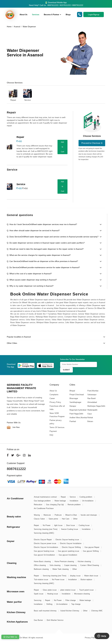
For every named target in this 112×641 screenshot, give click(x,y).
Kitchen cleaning (84, 561)
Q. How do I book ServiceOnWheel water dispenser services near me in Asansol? (42, 224)
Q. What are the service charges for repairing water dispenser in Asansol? (39, 255)
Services (35, 15)
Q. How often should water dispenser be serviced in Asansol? (33, 230)
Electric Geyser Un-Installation (46, 547)
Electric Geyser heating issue (67, 540)
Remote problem (74, 505)
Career (52, 398)
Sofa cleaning (55, 565)
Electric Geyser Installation (71, 543)
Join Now (16, 427)
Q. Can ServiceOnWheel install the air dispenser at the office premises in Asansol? (42, 261)
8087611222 (16, 469)
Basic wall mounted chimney (45, 611)
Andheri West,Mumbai (78, 418)
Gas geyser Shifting (91, 551)
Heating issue (52, 594)
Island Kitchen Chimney (70, 611)
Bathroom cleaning (41, 569)
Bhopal (72, 391)
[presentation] (5, 93)
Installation (74, 501)
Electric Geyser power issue (45, 543)
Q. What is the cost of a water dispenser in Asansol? (29, 273)
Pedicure (58, 515)
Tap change (75, 604)
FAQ (51, 435)
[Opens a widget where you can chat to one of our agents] (101, 636)
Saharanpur (91, 395)
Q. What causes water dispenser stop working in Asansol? (32, 280)
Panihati (72, 421)
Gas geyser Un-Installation (44, 555)
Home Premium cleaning (64, 561)
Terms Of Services (57, 427)
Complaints (54, 395)
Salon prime (54, 519)
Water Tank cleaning (60, 569)
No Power (47, 525)
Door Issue (70, 525)
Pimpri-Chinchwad (76, 395)
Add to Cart (62, 147)
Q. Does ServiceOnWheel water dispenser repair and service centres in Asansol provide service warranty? (52, 237)
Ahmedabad (92, 402)
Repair (13, 100)
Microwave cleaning (82, 594)
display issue (75, 576)
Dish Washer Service (55, 620)
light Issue (58, 525)
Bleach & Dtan (71, 515)
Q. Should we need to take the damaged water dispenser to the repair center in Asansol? (45, 249)
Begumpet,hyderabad (77, 410)
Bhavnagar (73, 398)
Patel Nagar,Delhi (76, 414)
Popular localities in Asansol (19, 337)
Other (75, 519)
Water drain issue (91, 576)
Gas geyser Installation (68, 555)
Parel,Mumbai (92, 391)
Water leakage (60, 501)
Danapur (72, 406)
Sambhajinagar (75, 402)
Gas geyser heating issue (44, 551)
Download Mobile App (57, 2)
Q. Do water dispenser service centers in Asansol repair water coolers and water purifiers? (46, 243)
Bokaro (90, 421)
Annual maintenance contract (46, 497)
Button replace (87, 579)
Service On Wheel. (20, 638)
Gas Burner (38, 620)
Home (9, 27)
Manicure (47, 515)
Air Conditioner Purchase (44, 508)
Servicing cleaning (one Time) (46, 529)
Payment (53, 431)
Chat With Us (11, 637)
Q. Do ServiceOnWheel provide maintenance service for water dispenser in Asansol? (43, 267)
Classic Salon (39, 519)
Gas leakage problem (42, 501)
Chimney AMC (97, 611)
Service (27, 100)
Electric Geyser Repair (43, 540)
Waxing (37, 515)
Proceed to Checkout (91, 143)
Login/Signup (93, 14)
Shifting (49, 604)
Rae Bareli (91, 398)
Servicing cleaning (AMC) (44, 533)
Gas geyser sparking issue (69, 551)
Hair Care (66, 519)
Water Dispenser (29, 27)
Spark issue (39, 594)
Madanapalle (92, 410)
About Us (23, 15)
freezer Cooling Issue (70, 529)
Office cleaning (40, 565)
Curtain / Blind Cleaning (89, 565)
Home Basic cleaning (42, 561)
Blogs (68, 15)
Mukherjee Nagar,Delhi (96, 406)
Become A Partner (52, 15)
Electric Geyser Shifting (71, 547)
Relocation (38, 505)
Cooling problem (86, 497)
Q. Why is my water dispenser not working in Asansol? (30, 286)
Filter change (70, 600)
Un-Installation (88, 501)
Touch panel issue (86, 590)
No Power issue (58, 579)
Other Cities (12, 343)
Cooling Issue (84, 525)
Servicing (38, 600)
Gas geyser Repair (92, 547)
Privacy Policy (55, 402)
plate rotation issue (68, 590)
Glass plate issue (50, 590)
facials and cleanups (89, 515)
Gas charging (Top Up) (55, 505)
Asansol (17, 27)
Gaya (89, 414)
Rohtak (90, 418)
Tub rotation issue (41, 579)
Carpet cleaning (70, 565)
